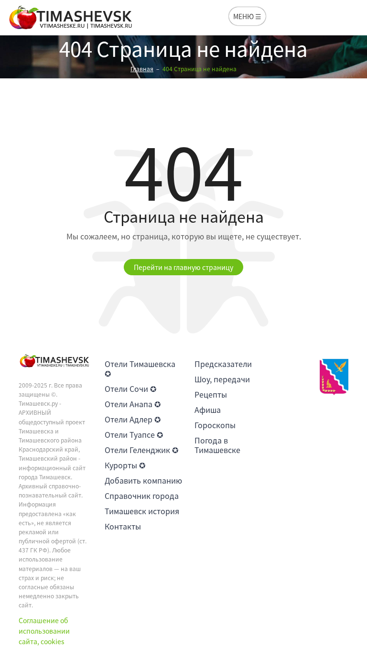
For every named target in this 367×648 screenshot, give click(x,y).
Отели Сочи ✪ (130, 388)
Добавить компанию (143, 480)
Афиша (207, 409)
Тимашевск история (142, 511)
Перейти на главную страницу (183, 267)
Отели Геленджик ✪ (141, 449)
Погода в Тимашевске (217, 444)
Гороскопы (215, 425)
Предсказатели (223, 363)
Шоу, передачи (222, 379)
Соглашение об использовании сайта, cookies (44, 631)
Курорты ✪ (125, 465)
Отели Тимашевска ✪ (140, 368)
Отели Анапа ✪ (133, 404)
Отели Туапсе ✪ (134, 434)
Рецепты (210, 394)
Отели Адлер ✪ (133, 419)
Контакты (123, 526)
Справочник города (142, 495)
